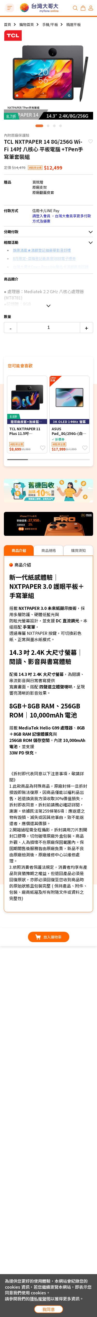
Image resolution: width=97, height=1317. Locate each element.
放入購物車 (52, 937)
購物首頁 (26, 24)
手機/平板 (50, 24)
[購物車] (83, 8)
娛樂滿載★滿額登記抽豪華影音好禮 (42, 250)
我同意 (48, 1309)
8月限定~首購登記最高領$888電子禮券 (44, 258)
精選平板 (73, 24)
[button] (39, 126)
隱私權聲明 (40, 1298)
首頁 (7, 24)
